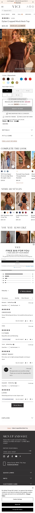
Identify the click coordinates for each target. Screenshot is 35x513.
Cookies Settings (17, 499)
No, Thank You (17, 263)
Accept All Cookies (17, 509)
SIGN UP (17, 261)
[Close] (33, 488)
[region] (17, 499)
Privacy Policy (28, 266)
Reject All (17, 504)
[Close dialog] (34, 244)
